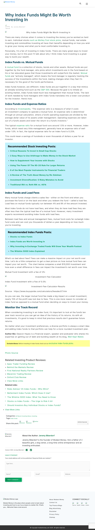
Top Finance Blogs (55, 505)
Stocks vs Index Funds (21, 237)
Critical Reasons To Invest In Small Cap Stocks (33, 151)
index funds (14, 418)
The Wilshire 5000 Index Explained (27, 251)
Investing (34, 416)
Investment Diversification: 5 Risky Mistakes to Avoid (36, 180)
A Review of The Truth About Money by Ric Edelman (36, 175)
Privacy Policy (54, 514)
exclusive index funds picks (61, 343)
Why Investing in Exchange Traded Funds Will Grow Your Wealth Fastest (46, 246)
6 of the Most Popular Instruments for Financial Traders (37, 170)
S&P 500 (45, 90)
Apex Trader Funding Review (21, 364)
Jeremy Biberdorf (47, 435)
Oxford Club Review (16, 377)
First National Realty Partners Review (25, 371)
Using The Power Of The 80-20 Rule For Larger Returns (37, 165)
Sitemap (52, 517)
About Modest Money (56, 499)
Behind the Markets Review (20, 367)
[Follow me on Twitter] (31, 450)
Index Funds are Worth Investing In (27, 241)
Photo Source (11, 353)
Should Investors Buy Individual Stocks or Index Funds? (34, 405)
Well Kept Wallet (75, 337)
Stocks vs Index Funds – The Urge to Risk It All (30, 401)
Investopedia (24, 109)
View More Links (15, 381)
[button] (80, 3)
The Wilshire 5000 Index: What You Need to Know (31, 397)
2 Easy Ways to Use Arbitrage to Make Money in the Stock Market (43, 156)
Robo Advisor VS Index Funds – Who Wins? (28, 389)
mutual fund (13, 67)
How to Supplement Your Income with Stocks (32, 160)
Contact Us (53, 502)
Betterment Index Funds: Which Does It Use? (28, 393)
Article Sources (82, 422)
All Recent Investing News (23, 416)
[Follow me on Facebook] (27, 450)
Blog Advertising (55, 508)
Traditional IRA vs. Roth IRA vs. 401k (28, 185)
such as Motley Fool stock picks (45, 40)
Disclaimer (52, 511)
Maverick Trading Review (19, 374)
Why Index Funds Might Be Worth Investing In (38, 17)
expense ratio (23, 125)
